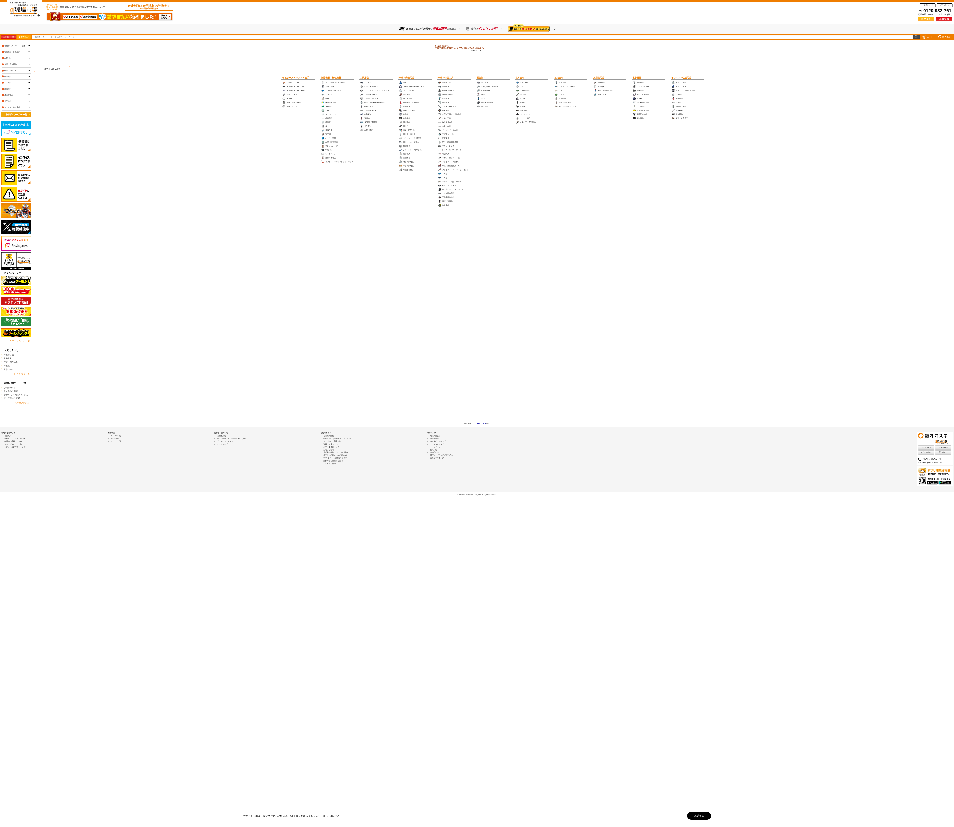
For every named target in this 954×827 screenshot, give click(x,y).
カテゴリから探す (52, 69)
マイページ (943, 447)
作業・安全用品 (406, 77)
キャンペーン (435, 447)
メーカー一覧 (116, 441)
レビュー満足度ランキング (14, 447)
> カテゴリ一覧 (22, 374)
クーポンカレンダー (438, 444)
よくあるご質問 (11, 391)
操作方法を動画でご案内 (333, 461)
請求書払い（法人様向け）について (337, 438)
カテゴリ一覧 (8, 37)
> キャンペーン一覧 (20, 341)
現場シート (9, 369)
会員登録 (944, 19)
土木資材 (520, 77)
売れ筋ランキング (437, 458)
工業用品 (364, 77)
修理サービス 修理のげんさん (441, 455)
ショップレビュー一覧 (13, 444)
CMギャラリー (435, 452)
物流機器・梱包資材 (331, 77)
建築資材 (559, 77)
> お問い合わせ (22, 403)
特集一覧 (433, 450)
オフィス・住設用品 (681, 77)
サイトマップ (222, 444)
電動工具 (8, 358)
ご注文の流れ (328, 436)
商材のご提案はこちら (13, 441)
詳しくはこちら (331, 815)
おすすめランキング (438, 441)
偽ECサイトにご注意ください (335, 458)
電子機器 (636, 77)
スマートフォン (480, 423)
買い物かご (943, 452)
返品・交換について (331, 447)
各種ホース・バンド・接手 (295, 77)
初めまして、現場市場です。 (15, 438)
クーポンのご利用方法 (332, 441)
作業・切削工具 (445, 77)
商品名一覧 (115, 438)
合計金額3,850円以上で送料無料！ (149, 7)
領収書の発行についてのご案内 (335, 452)
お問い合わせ (944, 5)
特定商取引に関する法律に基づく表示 (232, 438)
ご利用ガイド (927, 5)
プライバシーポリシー (226, 441)
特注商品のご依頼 (12, 398)
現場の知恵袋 (435, 436)
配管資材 (481, 77)
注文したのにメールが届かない (335, 455)
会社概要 (7, 436)
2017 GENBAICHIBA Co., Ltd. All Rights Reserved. (478, 495)
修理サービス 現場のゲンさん (16, 395)
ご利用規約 (221, 436)
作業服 (7, 365)
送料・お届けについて (332, 444)
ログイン (926, 19)
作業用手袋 (9, 354)
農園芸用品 (598, 77)
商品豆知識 (434, 438)
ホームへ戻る (476, 50)
